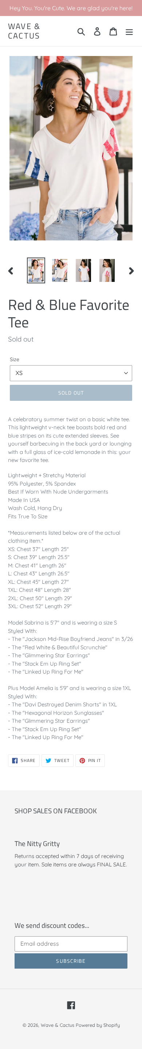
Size (14, 359)
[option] (36, 270)
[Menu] (129, 31)
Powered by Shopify (98, 1025)
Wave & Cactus (24, 31)
